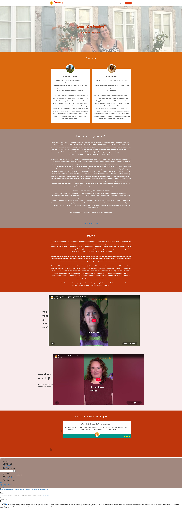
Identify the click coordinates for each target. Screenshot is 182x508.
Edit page (3, 489)
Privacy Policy (3, 485)
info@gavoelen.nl (8, 467)
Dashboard (11, 489)
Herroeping (2, 487)
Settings (17, 489)
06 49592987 (7, 466)
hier (85, 207)
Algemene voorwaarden (6, 484)
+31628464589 (8, 477)
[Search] (14, 471)
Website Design (25, 489)
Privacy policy (46, 495)
